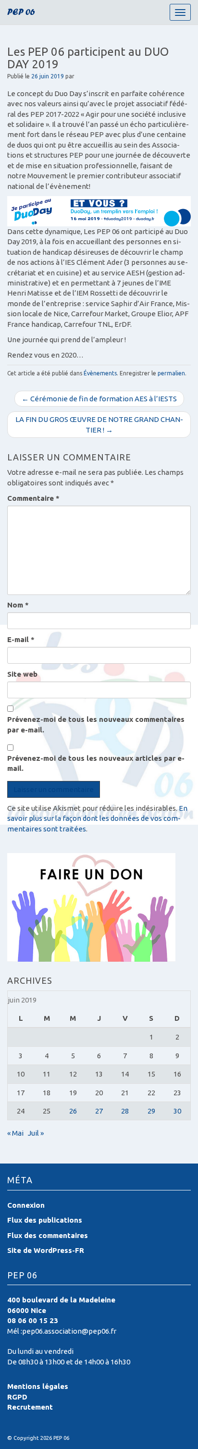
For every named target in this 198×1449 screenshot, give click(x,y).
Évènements (100, 373)
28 (125, 1111)
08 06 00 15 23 (32, 1320)
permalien (171, 373)
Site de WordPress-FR (45, 1250)
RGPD (17, 1397)
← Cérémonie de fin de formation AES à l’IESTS (99, 399)
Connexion (26, 1205)
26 (73, 1111)
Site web (22, 674)
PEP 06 (21, 13)
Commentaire (33, 498)
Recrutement (30, 1407)
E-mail (21, 639)
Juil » (36, 1133)
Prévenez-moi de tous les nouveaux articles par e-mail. (96, 763)
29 (151, 1111)
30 (177, 1111)
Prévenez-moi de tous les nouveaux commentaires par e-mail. (96, 724)
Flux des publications (44, 1220)
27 (99, 1111)
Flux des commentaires (47, 1235)
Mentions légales (37, 1386)
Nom (18, 605)
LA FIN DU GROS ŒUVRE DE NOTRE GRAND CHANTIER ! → (99, 424)
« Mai (15, 1133)
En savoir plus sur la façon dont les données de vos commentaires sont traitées (97, 818)
